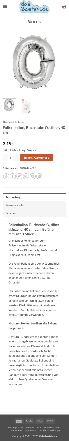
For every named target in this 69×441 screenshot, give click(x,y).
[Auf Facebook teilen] (13, 176)
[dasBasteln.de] (34, 6)
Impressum (30, 430)
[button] (5, 6)
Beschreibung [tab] (13, 197)
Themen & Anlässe (13, 122)
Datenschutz (15, 430)
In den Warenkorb (36, 157)
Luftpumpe (21, 314)
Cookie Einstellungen (50, 430)
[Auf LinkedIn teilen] (39, 176)
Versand (32, 150)
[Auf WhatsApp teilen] (6, 176)
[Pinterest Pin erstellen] (33, 176)
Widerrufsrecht (52, 427)
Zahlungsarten (15, 427)
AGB (38, 427)
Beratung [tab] (11, 213)
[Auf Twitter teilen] (19, 176)
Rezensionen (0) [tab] (15, 205)
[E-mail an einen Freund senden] (26, 176)
